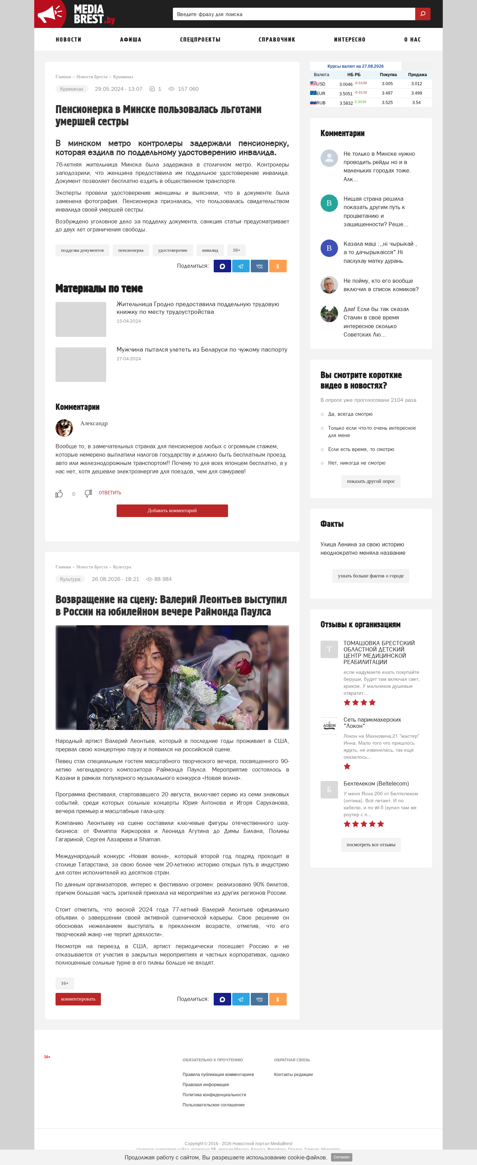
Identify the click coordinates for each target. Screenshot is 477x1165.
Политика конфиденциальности (214, 1094)
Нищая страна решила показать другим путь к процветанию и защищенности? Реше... (376, 211)
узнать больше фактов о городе (371, 575)
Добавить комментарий (172, 510)
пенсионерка (131, 250)
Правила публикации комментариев (218, 1074)
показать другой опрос (371, 481)
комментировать (78, 999)
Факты (332, 524)
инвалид (210, 250)
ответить (110, 492)
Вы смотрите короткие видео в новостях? (361, 380)
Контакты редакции (293, 1074)
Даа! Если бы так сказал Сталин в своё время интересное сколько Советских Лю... (376, 321)
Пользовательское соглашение (214, 1105)
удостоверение (173, 250)
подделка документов (82, 250)
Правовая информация (206, 1084)
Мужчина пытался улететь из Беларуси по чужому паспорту (202, 349)
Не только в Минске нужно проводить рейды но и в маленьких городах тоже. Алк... (379, 166)
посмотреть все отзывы (371, 844)
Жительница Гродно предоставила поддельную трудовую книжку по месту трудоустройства (198, 307)
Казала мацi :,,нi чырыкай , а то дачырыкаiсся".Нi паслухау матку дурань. (380, 252)
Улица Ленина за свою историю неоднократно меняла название (363, 548)
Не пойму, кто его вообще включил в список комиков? (381, 285)
